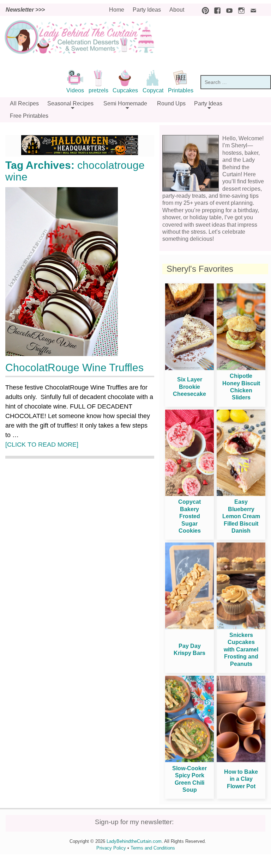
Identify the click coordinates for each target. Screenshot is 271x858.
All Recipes (24, 103)
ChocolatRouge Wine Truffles (74, 367)
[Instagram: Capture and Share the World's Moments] (239, 10)
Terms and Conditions (153, 848)
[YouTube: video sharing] (227, 10)
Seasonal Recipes (70, 103)
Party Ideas (147, 10)
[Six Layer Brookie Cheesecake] (189, 368)
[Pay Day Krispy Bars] (189, 627)
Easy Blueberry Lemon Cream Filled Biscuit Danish (241, 516)
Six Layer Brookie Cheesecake (189, 386)
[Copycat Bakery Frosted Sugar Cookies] (189, 494)
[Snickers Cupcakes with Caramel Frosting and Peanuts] (241, 627)
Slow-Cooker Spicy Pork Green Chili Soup (189, 779)
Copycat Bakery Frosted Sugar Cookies (189, 516)
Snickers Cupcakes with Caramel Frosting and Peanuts (241, 649)
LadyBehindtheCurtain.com (134, 841)
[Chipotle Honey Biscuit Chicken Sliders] (241, 368)
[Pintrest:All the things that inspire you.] (203, 10)
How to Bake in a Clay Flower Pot (241, 779)
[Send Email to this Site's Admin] (251, 10)
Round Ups (171, 103)
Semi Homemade (125, 103)
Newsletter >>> (25, 10)
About (176, 10)
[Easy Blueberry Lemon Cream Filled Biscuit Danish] (241, 494)
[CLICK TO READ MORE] (41, 444)
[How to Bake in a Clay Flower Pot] (241, 760)
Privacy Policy (111, 848)
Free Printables (29, 116)
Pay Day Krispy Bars (189, 649)
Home (116, 10)
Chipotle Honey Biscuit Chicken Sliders (241, 386)
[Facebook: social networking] (215, 10)
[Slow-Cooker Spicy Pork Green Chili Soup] (189, 760)
